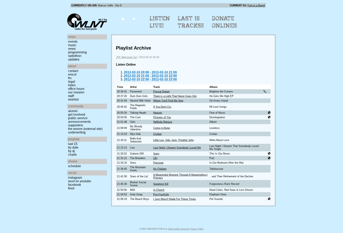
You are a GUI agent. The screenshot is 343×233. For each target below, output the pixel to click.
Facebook (74, 184)
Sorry (156, 153)
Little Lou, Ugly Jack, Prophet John (173, 140)
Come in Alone (161, 128)
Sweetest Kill (160, 183)
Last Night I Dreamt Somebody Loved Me (177, 147)
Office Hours (76, 88)
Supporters (75, 125)
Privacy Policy (197, 229)
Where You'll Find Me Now (168, 100)
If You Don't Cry (162, 106)
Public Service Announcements (79, 119)
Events (72, 41)
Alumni (73, 111)
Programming (77, 52)
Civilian (157, 133)
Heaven (157, 112)
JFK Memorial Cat (126, 57)
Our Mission (76, 92)
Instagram (75, 177)
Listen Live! (160, 22)
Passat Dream (161, 91)
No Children (160, 168)
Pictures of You (162, 117)
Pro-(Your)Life (161, 194)
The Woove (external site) (85, 128)
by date (73, 147)
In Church (158, 189)
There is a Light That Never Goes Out (175, 96)
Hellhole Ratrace (162, 121)
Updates (73, 59)
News (72, 48)
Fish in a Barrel (256, 5)
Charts (72, 154)
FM (69, 78)
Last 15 (72, 144)
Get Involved (76, 114)
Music (72, 45)
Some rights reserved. (179, 229)
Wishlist (73, 99)
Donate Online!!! (224, 22)
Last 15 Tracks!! (191, 22)
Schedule (74, 166)
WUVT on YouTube (79, 181)
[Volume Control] (134, 18)
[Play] (123, 18)
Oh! (155, 158)
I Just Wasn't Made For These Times (174, 199)
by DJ (71, 151)
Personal (158, 162)
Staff (71, 96)
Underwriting (77, 132)
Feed (71, 188)
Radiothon (74, 56)
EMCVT (72, 74)
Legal (71, 81)
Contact (73, 71)
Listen (72, 85)
